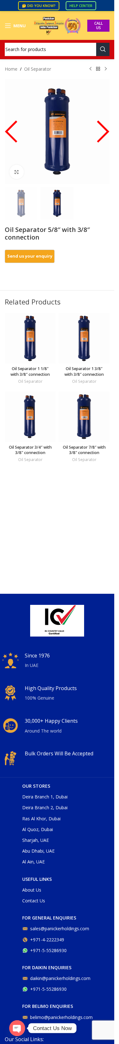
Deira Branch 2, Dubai (45, 807)
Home (11, 69)
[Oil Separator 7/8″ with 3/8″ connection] (84, 416)
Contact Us (33, 901)
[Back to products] (98, 69)
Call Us (98, 25)
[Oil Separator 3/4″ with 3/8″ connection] (30, 416)
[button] (11, 134)
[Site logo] (57, 25)
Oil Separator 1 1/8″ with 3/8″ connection (30, 371)
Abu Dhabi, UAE (38, 851)
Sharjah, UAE (35, 840)
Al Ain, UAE (33, 862)
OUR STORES (36, 786)
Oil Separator (37, 69)
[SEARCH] (102, 49)
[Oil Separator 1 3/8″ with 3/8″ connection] (84, 338)
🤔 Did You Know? (39, 5)
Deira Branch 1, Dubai (45, 797)
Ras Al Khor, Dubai (41, 819)
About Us (31, 890)
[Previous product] (90, 69)
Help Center (80, 5)
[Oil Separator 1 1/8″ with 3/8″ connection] (30, 338)
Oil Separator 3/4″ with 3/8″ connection (30, 450)
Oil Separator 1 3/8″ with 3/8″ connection (84, 371)
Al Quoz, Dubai (37, 829)
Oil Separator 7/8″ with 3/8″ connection (84, 450)
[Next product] (105, 69)
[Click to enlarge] (17, 172)
